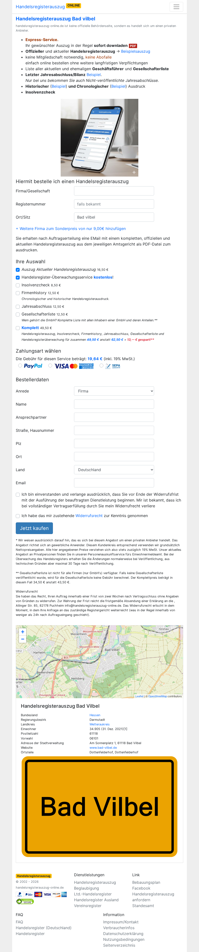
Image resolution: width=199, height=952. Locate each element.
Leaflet (139, 696)
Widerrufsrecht (89, 515)
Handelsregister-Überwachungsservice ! (67, 277)
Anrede (22, 391)
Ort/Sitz (23, 217)
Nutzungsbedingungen (123, 939)
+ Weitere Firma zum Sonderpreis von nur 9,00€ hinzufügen (71, 228)
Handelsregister (30, 933)
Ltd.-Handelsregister (93, 894)
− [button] (22, 639)
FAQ (19, 921)
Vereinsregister (87, 905)
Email (21, 482)
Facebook (141, 888)
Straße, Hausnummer (35, 430)
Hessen (95, 715)
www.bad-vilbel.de (103, 747)
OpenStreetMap (157, 696)
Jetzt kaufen (34, 528)
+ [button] (22, 632)
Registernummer (31, 204)
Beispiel (94, 74)
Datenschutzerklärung (123, 933)
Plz (18, 443)
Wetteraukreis (100, 724)
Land (20, 469)
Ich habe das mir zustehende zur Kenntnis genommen (85, 515)
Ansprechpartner (31, 417)
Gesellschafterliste (45, 314)
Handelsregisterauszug (48, 6)
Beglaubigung (86, 888)
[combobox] (114, 191)
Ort (19, 456)
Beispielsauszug (135, 51)
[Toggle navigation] (176, 7)
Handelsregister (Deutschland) (44, 927)
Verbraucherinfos (118, 927)
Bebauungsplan (146, 882)
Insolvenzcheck (41, 284)
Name (21, 404)
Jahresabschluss (43, 306)
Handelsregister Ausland (96, 899)
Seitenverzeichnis (119, 945)
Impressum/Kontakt (121, 921)
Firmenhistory (40, 292)
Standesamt (143, 905)
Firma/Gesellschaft (33, 190)
